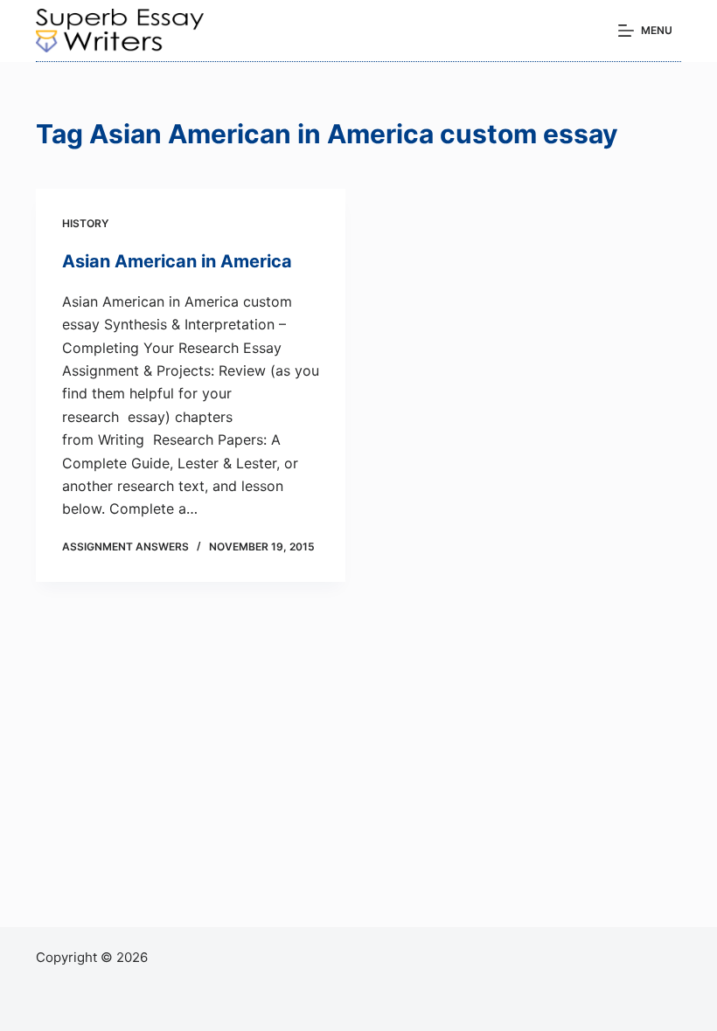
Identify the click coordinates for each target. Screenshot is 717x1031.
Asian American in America (177, 261)
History (85, 223)
